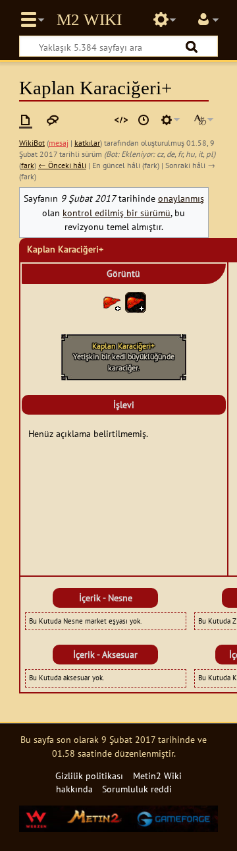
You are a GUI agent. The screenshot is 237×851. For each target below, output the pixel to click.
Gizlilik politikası (89, 775)
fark (27, 165)
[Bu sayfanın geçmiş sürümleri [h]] (143, 120)
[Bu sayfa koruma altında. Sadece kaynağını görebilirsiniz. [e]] (121, 120)
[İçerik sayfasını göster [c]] (25, 120)
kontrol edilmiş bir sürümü (117, 212)
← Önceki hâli (62, 165)
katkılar (87, 143)
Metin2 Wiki (89, 19)
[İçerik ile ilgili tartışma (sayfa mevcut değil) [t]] (52, 120)
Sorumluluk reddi (137, 788)
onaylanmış (181, 198)
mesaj (58, 143)
